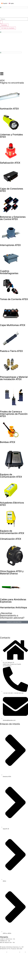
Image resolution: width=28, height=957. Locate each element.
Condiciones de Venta (6, 954)
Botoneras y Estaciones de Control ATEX (13, 218)
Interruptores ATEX (10, 245)
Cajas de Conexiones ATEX (11, 189)
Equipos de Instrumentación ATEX (12, 532)
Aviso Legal (3, 952)
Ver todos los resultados (8, 28)
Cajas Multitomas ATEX (12, 325)
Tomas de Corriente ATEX (14, 299)
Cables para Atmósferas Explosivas (13, 600)
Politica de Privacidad (13, 952)
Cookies (22, 952)
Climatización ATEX (10, 538)
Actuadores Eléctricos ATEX (12, 503)
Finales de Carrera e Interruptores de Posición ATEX (13, 414)
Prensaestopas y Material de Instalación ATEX (14, 378)
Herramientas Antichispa (13, 607)
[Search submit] (1, 22)
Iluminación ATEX (9, 108)
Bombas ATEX (7, 442)
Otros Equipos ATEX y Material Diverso (12, 572)
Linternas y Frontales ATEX (11, 135)
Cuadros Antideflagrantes (9, 272)
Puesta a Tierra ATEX (11, 351)
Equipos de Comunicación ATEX (11, 475)
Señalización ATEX (10, 162)
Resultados (4, 25)
